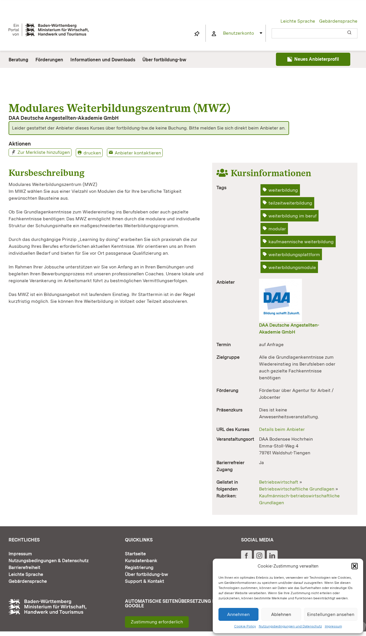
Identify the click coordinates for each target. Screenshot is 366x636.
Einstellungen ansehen (330, 614)
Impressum (333, 626)
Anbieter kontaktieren (138, 153)
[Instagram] (259, 555)
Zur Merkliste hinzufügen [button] (43, 152)
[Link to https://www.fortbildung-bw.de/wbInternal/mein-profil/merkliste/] (197, 34)
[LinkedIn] (272, 555)
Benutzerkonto (238, 33)
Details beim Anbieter (282, 429)
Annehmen (238, 614)
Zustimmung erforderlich (157, 622)
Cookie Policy (245, 626)
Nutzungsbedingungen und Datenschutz (290, 626)
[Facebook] (246, 555)
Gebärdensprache (338, 21)
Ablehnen (281, 614)
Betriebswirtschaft (278, 482)
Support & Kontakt (144, 581)
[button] (354, 566)
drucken (92, 153)
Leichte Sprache (298, 21)
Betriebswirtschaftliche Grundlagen (296, 489)
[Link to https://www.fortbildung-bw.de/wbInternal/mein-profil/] (214, 34)
